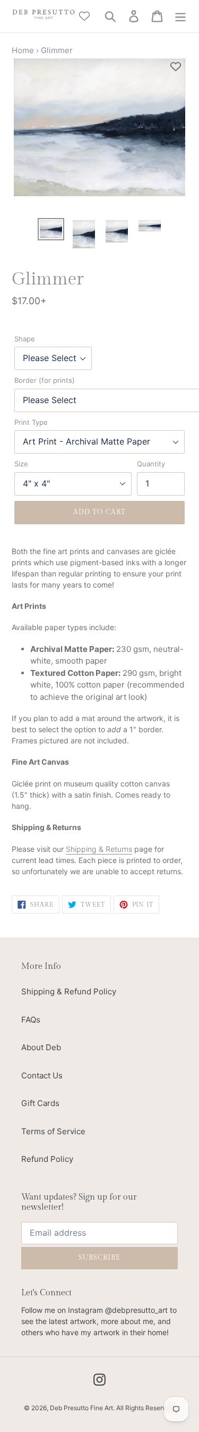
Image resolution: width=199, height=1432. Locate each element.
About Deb (41, 1047)
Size (21, 463)
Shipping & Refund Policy (68, 991)
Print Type (31, 422)
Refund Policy (47, 1159)
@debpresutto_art (136, 1309)
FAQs (30, 1020)
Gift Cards (40, 1103)
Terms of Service (53, 1131)
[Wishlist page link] (84, 16)
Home (23, 50)
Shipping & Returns (99, 848)
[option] (50, 229)
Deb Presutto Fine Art (81, 1408)
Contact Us (42, 1075)
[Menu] (180, 16)
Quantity (151, 463)
